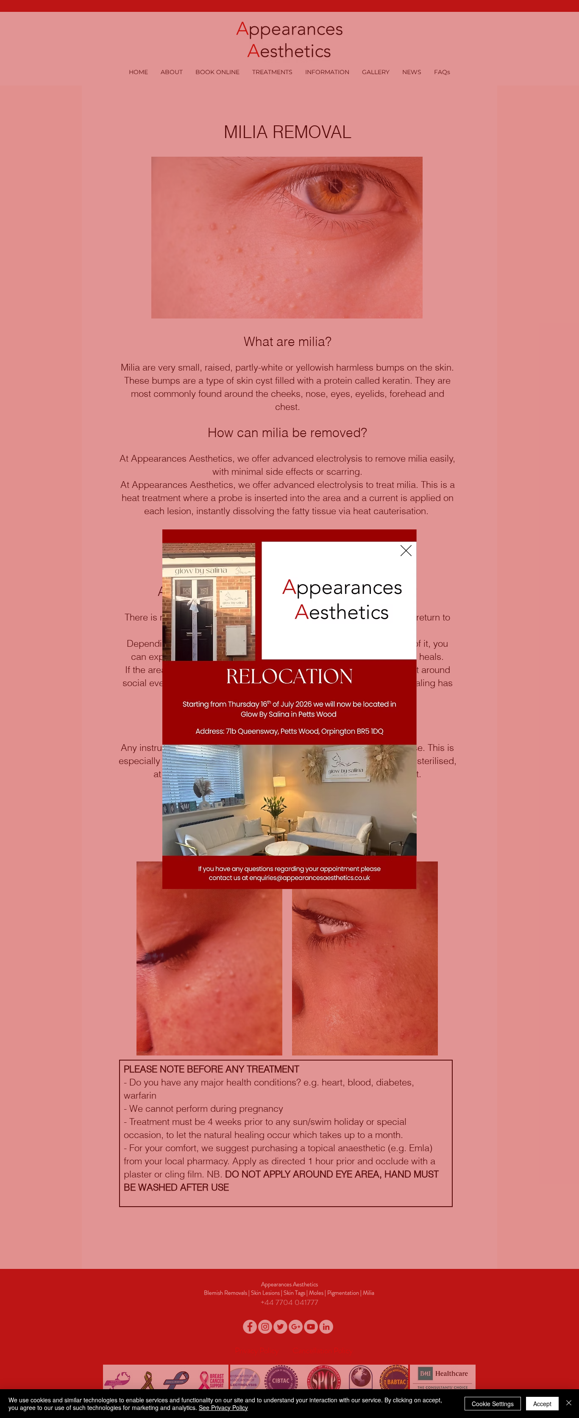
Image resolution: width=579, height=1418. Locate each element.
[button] (406, 551)
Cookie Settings (493, 1403)
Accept (542, 1403)
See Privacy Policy (223, 1407)
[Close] (569, 1403)
